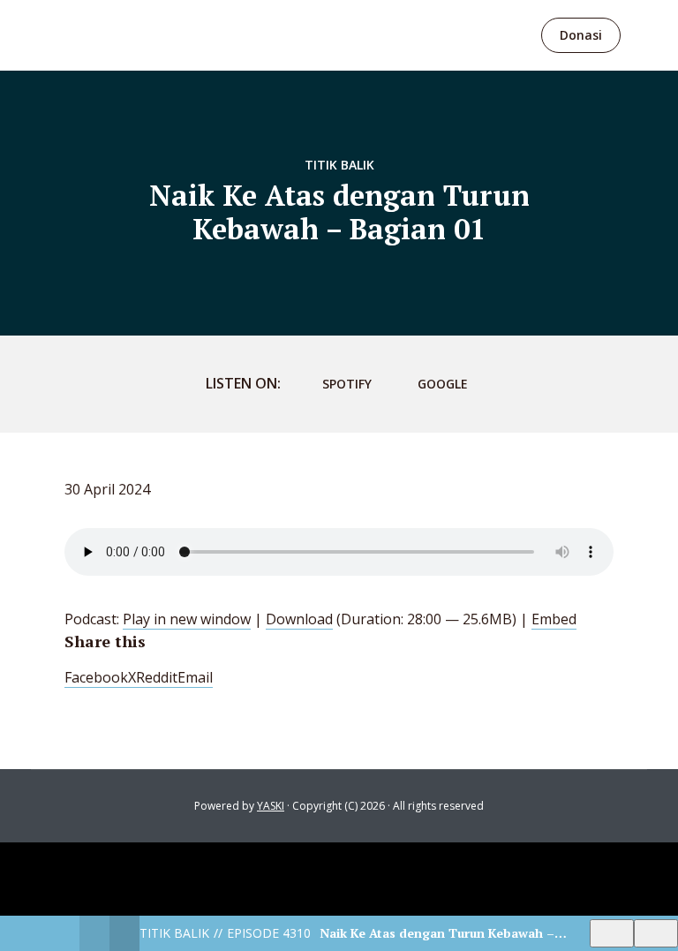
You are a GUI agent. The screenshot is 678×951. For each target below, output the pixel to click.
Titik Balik (339, 164)
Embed (553, 619)
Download (299, 619)
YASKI (270, 805)
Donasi (581, 34)
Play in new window (187, 619)
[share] (656, 933)
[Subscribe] (612, 933)
